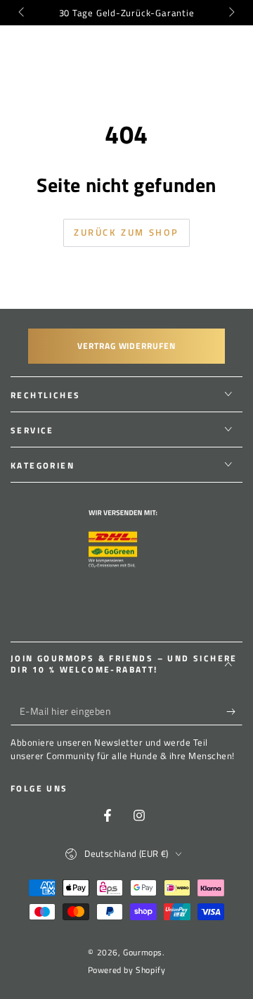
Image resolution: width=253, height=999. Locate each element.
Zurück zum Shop (126, 232)
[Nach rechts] (230, 12)
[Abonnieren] (234, 711)
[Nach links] (22, 12)
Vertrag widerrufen (126, 345)
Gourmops (142, 952)
